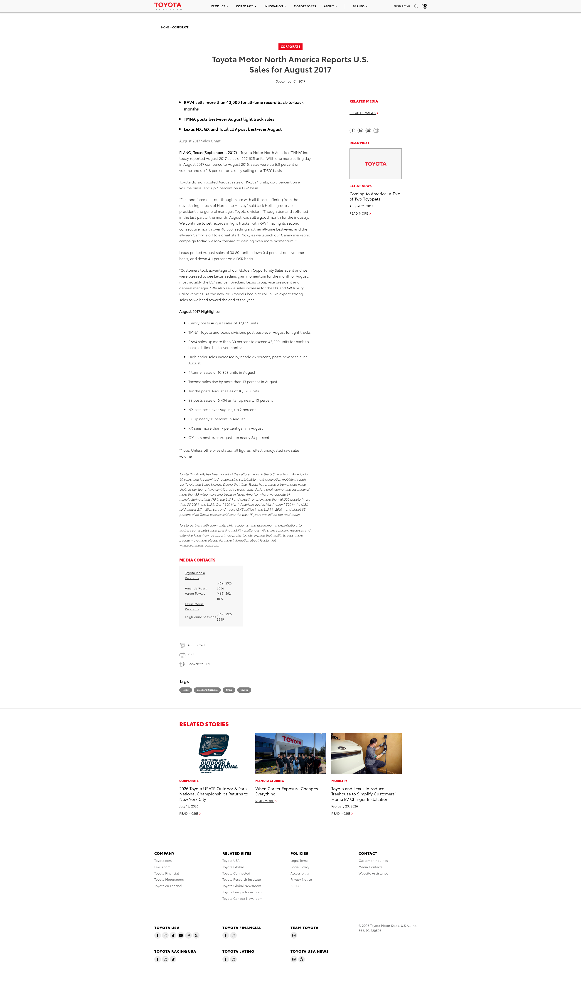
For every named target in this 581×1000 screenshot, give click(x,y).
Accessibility (299, 873)
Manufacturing (269, 780)
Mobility (339, 780)
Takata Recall (402, 6)
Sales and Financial (207, 689)
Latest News (361, 185)
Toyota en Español (168, 885)
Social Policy (299, 867)
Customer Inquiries (373, 860)
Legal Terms (299, 860)
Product (218, 6)
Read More (359, 213)
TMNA (229, 689)
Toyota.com (163, 860)
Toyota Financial (166, 873)
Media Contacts (370, 867)
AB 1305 (296, 885)
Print (191, 654)
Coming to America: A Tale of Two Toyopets (375, 195)
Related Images (363, 113)
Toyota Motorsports (169, 879)
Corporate (245, 6)
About (329, 6)
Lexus (186, 689)
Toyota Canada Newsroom (242, 898)
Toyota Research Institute (241, 879)
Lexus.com (162, 867)
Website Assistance (373, 873)
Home (165, 27)
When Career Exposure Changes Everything (286, 790)
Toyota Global (233, 867)
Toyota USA (230, 860)
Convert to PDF (198, 663)
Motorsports (305, 6)
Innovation (273, 6)
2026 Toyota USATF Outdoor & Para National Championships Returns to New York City (213, 793)
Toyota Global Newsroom (241, 885)
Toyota (244, 689)
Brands (359, 6)
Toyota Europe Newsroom (242, 892)
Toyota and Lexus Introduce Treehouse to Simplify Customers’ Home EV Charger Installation (363, 793)
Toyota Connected (236, 873)
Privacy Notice (301, 879)
